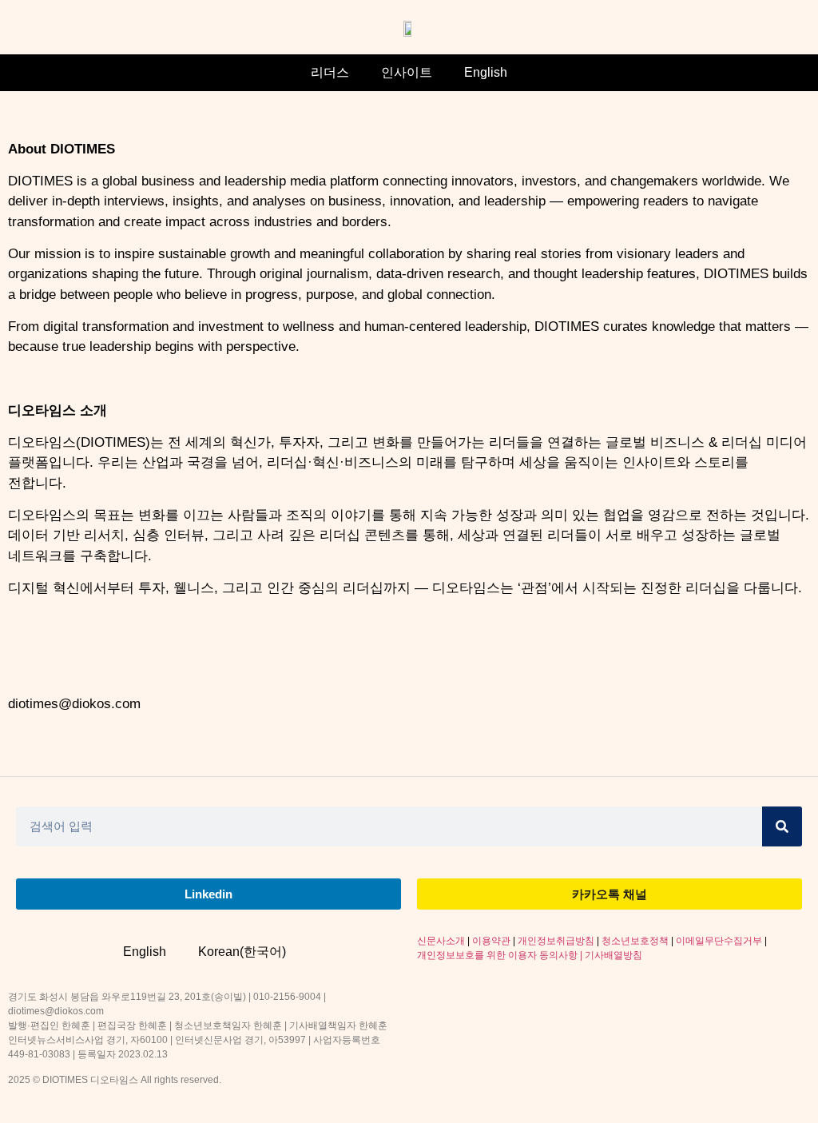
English (485, 72)
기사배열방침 (613, 955)
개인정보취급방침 (556, 940)
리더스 (330, 72)
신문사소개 (441, 940)
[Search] (782, 826)
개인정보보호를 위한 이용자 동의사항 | (501, 955)
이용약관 (491, 940)
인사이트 (406, 72)
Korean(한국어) (242, 951)
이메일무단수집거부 (719, 940)
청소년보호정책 (635, 940)
